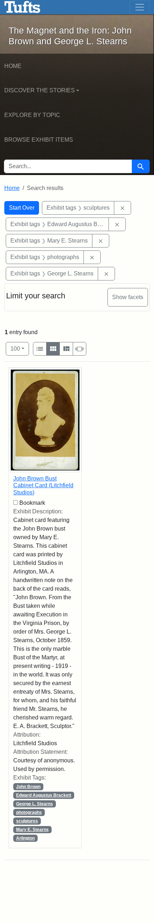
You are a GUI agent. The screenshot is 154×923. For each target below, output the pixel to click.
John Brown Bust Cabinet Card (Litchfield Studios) (43, 485)
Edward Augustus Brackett (43, 795)
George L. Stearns (34, 803)
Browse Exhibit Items (38, 140)
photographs (29, 812)
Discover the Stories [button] (39, 90)
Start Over (21, 208)
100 (19, 348)
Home (12, 66)
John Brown (28, 786)
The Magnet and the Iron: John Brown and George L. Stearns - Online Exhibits (22, 7)
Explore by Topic (32, 115)
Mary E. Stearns (32, 829)
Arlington (25, 838)
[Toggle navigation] (140, 7)
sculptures (27, 821)
